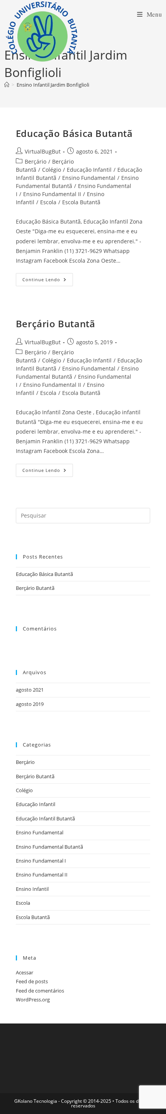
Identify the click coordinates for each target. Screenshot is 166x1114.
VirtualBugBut (43, 151)
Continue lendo (47, 281)
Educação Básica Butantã (74, 133)
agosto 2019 (30, 704)
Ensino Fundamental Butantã (49, 846)
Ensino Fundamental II (52, 194)
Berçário (35, 161)
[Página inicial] (6, 84)
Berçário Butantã (55, 323)
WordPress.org (33, 999)
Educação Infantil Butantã (45, 818)
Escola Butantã (81, 202)
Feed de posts (32, 981)
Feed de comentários (40, 990)
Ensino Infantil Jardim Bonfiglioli (53, 84)
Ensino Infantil (32, 888)
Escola (48, 202)
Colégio (51, 169)
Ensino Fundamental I (41, 860)
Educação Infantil (89, 169)
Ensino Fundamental (88, 177)
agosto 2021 (30, 689)
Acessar (24, 972)
